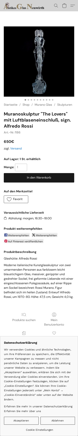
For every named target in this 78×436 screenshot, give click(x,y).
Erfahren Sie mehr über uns (22, 411)
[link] (39, 428)
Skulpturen (64, 105)
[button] (25, 5)
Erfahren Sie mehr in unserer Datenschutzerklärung (38, 406)
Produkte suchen (24, 320)
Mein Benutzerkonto (54, 322)
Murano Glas (43, 105)
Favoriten (54, 338)
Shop (26, 105)
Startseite (10, 105)
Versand (16, 148)
